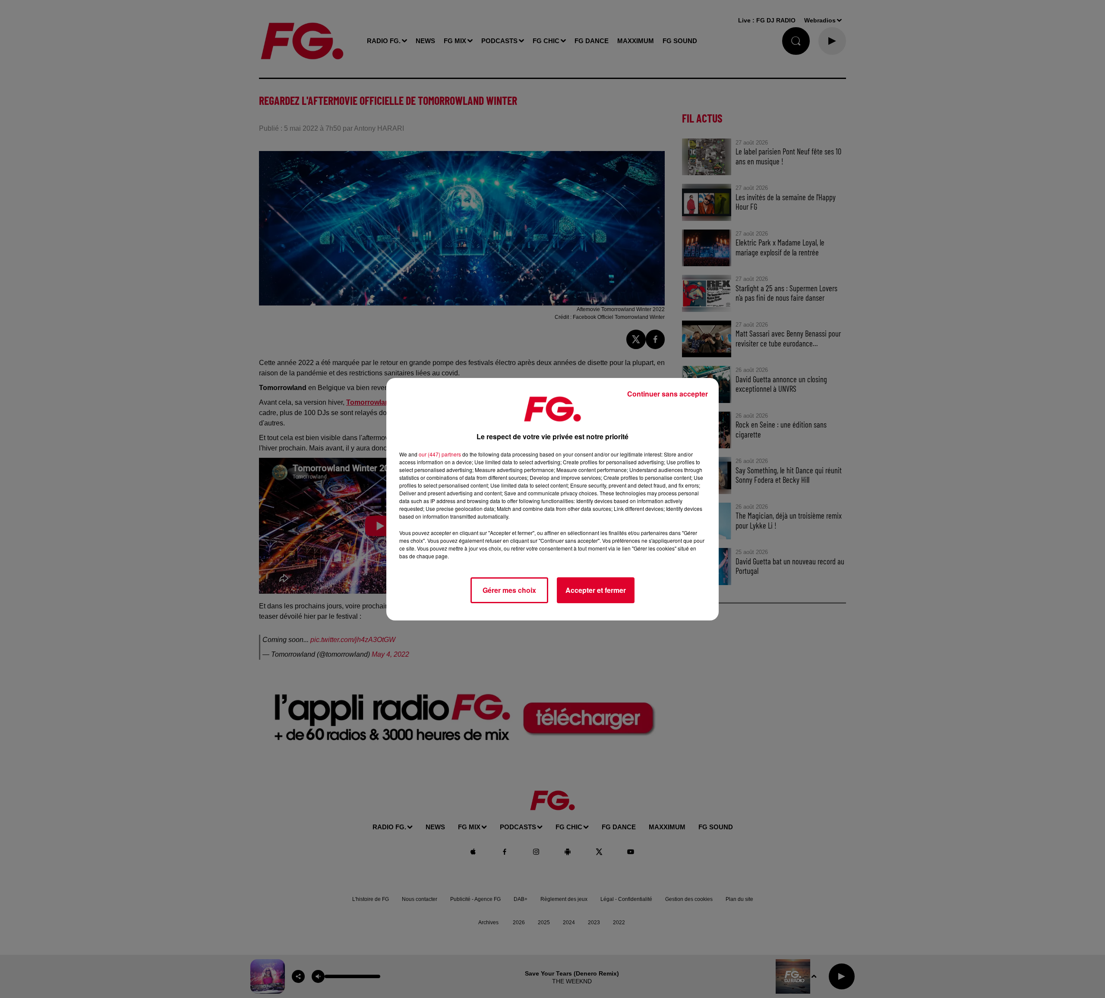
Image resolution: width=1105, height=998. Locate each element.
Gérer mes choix (509, 590)
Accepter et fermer (595, 590)
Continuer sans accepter (667, 394)
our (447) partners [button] (440, 454)
